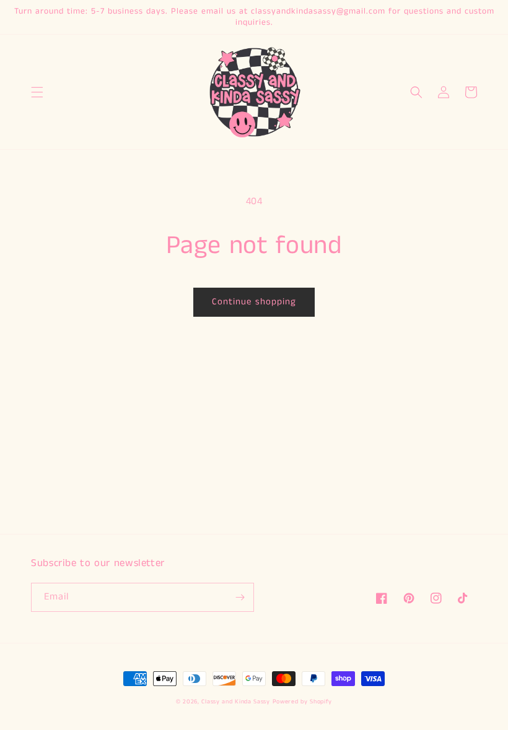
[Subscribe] (239, 597)
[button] (37, 92)
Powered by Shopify (303, 701)
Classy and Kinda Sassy (235, 701)
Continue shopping (254, 301)
